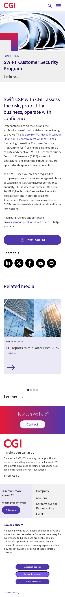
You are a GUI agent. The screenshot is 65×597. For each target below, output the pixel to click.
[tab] (28, 390)
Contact (32, 424)
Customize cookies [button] (32, 574)
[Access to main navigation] (58, 6)
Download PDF (36, 240)
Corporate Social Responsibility (46, 506)
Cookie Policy (12, 592)
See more (10, 396)
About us (41, 498)
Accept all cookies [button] (32, 566)
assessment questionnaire (23, 222)
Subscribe (11, 510)
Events (40, 514)
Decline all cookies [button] (32, 581)
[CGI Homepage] (9, 5)
